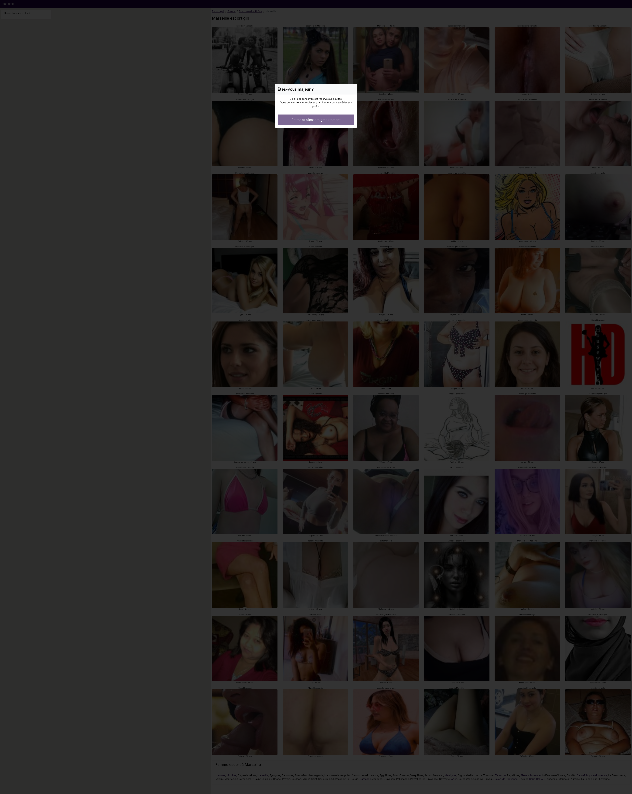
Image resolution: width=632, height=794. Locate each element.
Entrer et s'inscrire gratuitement (316, 120)
